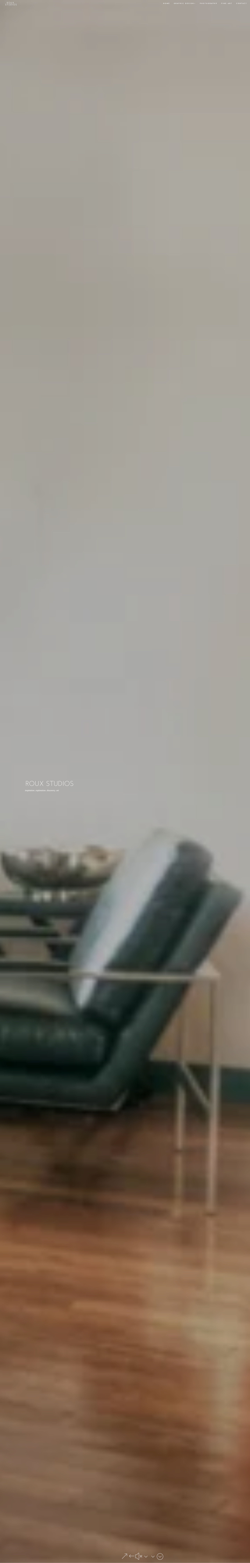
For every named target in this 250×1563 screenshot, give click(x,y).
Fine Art (226, 3)
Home (166, 3)
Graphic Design (184, 3)
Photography (208, 3)
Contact (241, 3)
